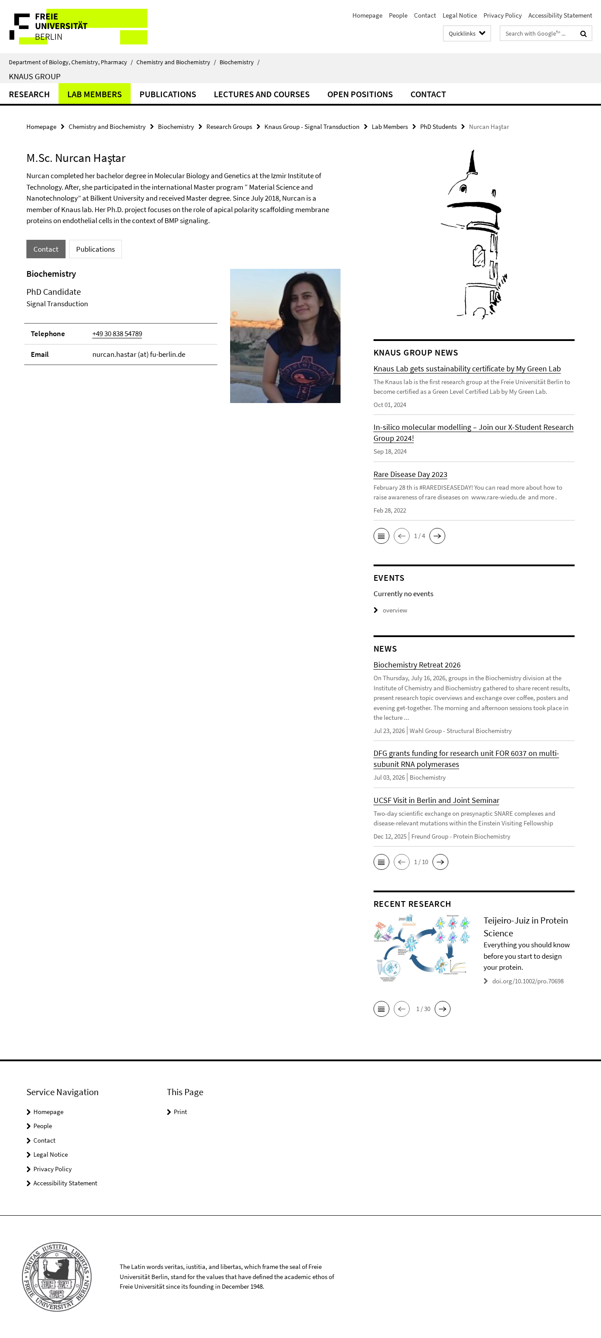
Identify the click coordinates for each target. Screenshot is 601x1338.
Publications (167, 93)
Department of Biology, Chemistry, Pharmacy (71, 62)
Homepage (367, 15)
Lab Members (94, 93)
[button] (381, 536)
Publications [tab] (95, 249)
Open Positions (360, 93)
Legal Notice (460, 15)
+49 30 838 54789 (117, 333)
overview (395, 610)
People (398, 15)
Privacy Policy (503, 15)
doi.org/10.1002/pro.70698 (528, 981)
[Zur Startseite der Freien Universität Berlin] (73, 26)
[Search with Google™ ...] (583, 33)
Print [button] (180, 1111)
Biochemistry (240, 62)
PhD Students (438, 126)
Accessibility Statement (560, 15)
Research (29, 93)
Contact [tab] (46, 249)
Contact (425, 15)
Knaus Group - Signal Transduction (311, 126)
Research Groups (229, 126)
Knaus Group (35, 76)
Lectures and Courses (262, 93)
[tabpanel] (183, 339)
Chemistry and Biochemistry (176, 62)
